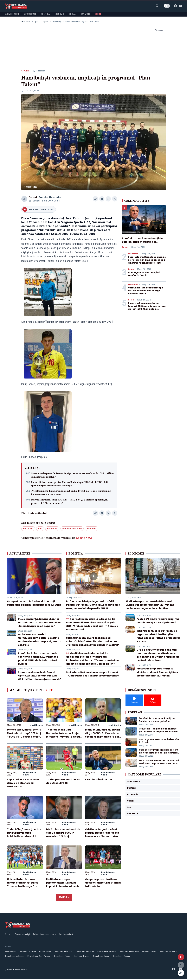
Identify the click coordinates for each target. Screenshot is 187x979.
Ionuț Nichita (36, 725)
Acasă (27, 21)
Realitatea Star (45, 951)
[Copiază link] (95, 198)
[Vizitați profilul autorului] (24, 199)
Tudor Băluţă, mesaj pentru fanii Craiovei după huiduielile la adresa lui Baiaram (24, 835)
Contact (8, 934)
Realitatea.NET (11, 951)
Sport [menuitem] (98, 14)
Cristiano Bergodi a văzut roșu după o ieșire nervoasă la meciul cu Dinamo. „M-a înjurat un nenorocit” (102, 835)
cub (40, 528)
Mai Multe (64, 897)
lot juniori (52, 528)
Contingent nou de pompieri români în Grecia (144, 274)
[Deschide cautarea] (157, 6)
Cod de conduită (66, 934)
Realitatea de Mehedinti (14, 956)
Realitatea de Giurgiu (121, 956)
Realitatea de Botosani (129, 951)
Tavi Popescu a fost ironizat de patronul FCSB (63, 781)
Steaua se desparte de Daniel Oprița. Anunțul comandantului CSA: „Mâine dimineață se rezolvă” (72, 475)
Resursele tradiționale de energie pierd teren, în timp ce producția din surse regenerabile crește (147, 260)
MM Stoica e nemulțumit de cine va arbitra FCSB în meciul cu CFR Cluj (63, 833)
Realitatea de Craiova (168, 951)
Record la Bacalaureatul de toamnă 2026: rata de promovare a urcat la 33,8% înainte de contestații (147, 307)
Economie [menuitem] (59, 14)
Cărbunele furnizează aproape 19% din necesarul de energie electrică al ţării (145, 290)
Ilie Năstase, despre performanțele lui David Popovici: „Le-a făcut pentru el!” (63, 884)
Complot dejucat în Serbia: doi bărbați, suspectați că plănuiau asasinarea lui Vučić (34, 603)
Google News (84, 537)
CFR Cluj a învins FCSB (98, 779)
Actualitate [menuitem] (30, 14)
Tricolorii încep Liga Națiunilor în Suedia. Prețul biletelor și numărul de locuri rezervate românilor (71, 492)
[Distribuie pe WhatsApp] (108, 198)
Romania (91, 528)
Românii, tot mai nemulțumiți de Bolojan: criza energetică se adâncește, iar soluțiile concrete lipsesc (142, 244)
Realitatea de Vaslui (29, 773)
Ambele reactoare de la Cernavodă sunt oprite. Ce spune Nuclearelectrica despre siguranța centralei (39, 640)
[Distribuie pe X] (114, 198)
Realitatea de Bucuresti (106, 951)
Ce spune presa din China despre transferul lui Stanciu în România (103, 883)
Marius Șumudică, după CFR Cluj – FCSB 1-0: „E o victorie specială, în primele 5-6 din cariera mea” (69, 501)
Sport (45, 21)
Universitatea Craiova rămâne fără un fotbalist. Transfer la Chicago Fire (22, 883)
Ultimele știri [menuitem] (12, 14)
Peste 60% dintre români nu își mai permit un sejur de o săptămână (158, 620)
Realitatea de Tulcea (101, 956)
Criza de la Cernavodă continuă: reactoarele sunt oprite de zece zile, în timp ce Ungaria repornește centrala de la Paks (158, 655)
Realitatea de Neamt (62, 956)
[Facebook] (175, 6)
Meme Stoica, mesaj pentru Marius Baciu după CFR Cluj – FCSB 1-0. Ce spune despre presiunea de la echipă (70, 483)
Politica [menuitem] (45, 14)
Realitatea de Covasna (64, 951)
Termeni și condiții (22, 934)
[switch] (167, 6)
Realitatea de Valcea (85, 951)
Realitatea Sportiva (28, 951)
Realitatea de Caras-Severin (38, 956)
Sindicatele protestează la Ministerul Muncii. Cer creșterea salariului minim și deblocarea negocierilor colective (150, 605)
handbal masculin (72, 528)
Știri (36, 21)
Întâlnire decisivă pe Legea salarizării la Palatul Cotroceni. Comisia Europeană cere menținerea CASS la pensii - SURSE (93, 605)
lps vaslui (28, 528)
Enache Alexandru (50, 197)
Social (125, 247)
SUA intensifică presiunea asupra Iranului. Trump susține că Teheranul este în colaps (92, 673)
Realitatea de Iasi (149, 951)
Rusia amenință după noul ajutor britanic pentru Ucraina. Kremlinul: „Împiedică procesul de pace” (39, 622)
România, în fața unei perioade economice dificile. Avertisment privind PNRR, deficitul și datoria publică (38, 659)
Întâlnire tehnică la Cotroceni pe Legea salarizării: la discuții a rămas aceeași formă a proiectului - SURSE (158, 636)
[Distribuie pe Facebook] (101, 198)
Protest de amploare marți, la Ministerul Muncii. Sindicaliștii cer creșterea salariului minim (157, 672)
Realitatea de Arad (81, 956)
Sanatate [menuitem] (85, 14)
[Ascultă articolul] (181, 957)
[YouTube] (180, 6)
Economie (133, 254)
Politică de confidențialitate (44, 934)
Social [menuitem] (72, 14)
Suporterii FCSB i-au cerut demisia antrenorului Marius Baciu (23, 783)
